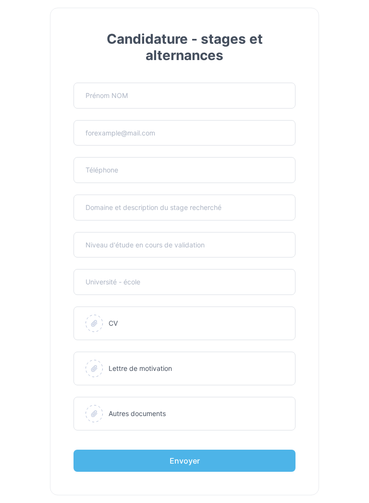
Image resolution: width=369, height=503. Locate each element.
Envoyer (185, 461)
